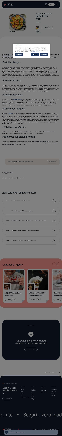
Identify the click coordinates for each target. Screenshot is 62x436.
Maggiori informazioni (35, 51)
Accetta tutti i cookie (44, 54)
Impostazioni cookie (19, 54)
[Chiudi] (48, 45)
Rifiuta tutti (35, 54)
